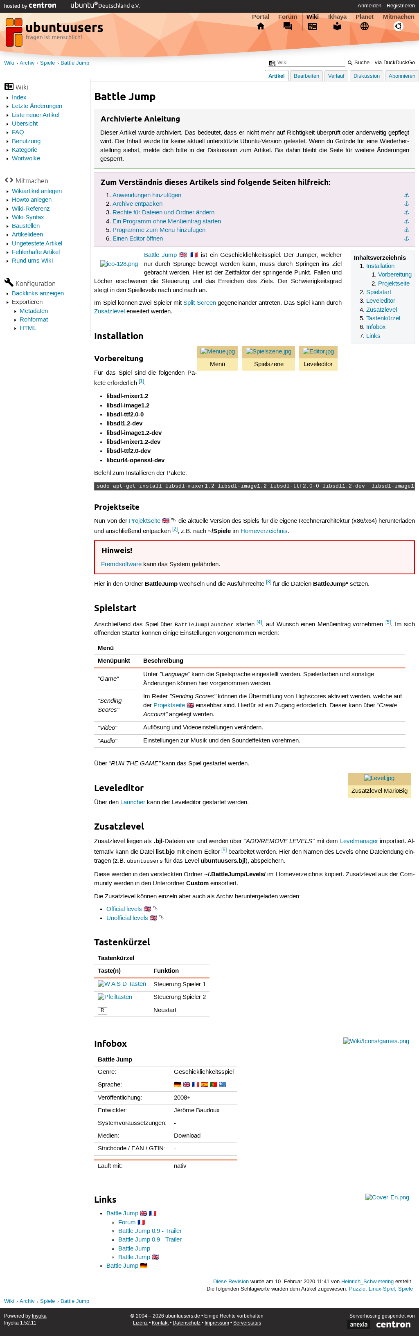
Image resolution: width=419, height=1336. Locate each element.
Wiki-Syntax (28, 217)
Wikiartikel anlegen (37, 191)
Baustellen (26, 226)
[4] (259, 622)
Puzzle (357, 1289)
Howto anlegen (32, 200)
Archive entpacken (137, 204)
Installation (380, 266)
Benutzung (26, 141)
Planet (365, 17)
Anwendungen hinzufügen (147, 195)
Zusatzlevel (381, 310)
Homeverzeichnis (264, 531)
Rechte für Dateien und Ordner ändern (163, 212)
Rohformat (34, 320)
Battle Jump (75, 63)
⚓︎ (406, 195)
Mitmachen (398, 17)
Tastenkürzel (383, 318)
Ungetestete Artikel (37, 243)
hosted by (16, 6)
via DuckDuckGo (395, 63)
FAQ (18, 132)
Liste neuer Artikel (35, 115)
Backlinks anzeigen (38, 293)
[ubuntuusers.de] (55, 34)
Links (373, 336)
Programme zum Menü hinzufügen (159, 230)
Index (19, 97)
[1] (141, 381)
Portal (260, 17)
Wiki (312, 17)
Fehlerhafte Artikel (36, 252)
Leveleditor (380, 301)
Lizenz (140, 1323)
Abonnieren (402, 76)
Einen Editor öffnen (138, 239)
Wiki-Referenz (31, 209)
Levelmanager (359, 841)
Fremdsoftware (121, 564)
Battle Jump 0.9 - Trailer (150, 1231)
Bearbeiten (306, 76)
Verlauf (336, 76)
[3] (268, 582)
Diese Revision (231, 1282)
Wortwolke (26, 158)
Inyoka (39, 1316)
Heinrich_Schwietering (367, 1282)
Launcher (132, 802)
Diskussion (367, 76)
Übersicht (25, 124)
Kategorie (24, 150)
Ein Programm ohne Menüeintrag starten (167, 221)
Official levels (124, 909)
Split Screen (199, 303)
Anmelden (369, 5)
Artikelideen (27, 234)
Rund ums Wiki (32, 261)
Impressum (217, 1323)
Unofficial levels (127, 918)
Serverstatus (247, 1323)
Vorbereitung (395, 275)
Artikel (276, 75)
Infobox (376, 327)
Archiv (27, 63)
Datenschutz (186, 1323)
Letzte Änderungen (37, 106)
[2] (175, 529)
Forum (287, 17)
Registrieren (401, 5)
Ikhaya (337, 17)
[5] (388, 622)
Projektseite (394, 284)
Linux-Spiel (382, 1289)
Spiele (47, 63)
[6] (224, 850)
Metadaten (34, 311)
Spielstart (378, 292)
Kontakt (160, 1323)
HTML (28, 328)
